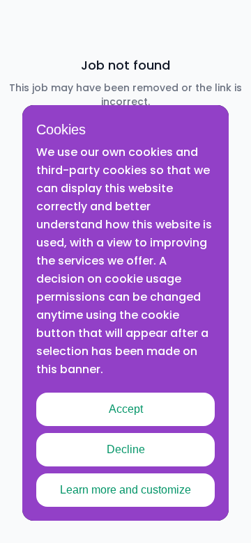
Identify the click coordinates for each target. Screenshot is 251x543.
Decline (126, 449)
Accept (126, 409)
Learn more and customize (125, 490)
